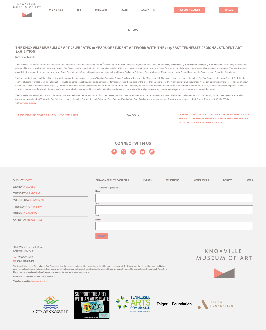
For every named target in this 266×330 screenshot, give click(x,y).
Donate (227, 180)
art (79, 9)
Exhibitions (172, 180)
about (145, 9)
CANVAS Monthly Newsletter (112, 180)
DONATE (228, 10)
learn (124, 9)
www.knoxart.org (27, 103)
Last (97, 216)
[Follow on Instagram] (152, 152)
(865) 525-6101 (24, 257)
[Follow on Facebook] (114, 152)
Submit (102, 236)
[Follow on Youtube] (142, 152)
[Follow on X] (123, 152)
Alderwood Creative (38, 281)
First (97, 204)
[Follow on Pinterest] (133, 152)
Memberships (201, 180)
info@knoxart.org (25, 260)
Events (147, 180)
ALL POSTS (133, 114)
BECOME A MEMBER (189, 10)
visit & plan (56, 9)
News (249, 180)
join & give (101, 9)
